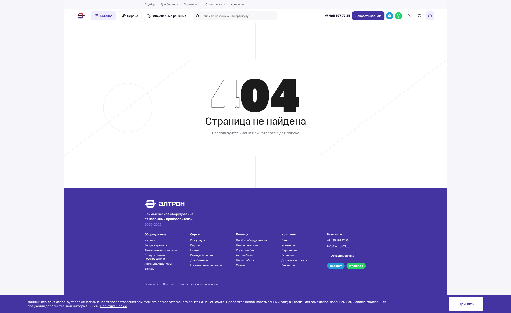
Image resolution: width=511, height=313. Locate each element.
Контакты (237, 4)
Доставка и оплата (294, 260)
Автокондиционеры (158, 263)
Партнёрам (289, 250)
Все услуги (197, 240)
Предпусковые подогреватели (155, 256)
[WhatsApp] (398, 15)
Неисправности (247, 245)
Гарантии (288, 255)
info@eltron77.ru (338, 246)
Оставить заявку (342, 255)
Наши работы (245, 260)
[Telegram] (389, 15)
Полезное (190, 4)
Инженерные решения (206, 265)
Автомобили (244, 255)
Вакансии (288, 265)
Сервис (132, 16)
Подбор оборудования (251, 240)
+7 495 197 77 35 (337, 16)
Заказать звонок (368, 16)
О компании (213, 4)
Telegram (336, 265)
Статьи (241, 265)
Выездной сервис (202, 255)
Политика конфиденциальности (198, 284)
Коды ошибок (245, 250)
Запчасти (151, 268)
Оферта (168, 284)
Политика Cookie (113, 306)
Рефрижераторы (156, 245)
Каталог (106, 16)
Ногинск (196, 250)
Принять (466, 304)
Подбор (150, 4)
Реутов (195, 245)
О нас (285, 240)
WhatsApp (356, 265)
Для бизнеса (169, 4)
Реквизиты (151, 284)
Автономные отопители (161, 250)
